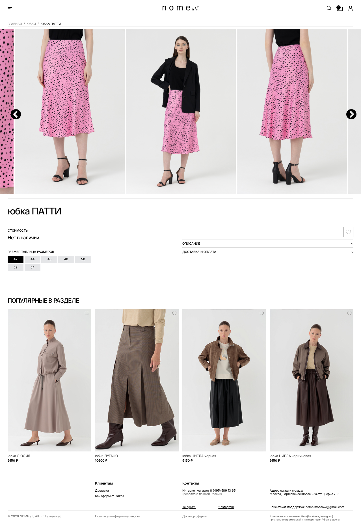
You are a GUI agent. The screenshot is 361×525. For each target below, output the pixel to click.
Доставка (102, 490)
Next (348, 112)
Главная (15, 24)
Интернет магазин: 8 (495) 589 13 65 (208, 492)
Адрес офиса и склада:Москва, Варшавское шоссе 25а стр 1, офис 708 (304, 492)
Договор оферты (194, 516)
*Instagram (226, 507)
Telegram (189, 507)
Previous (13, 112)
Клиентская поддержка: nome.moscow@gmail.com (307, 507)
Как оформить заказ (109, 496)
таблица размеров (37, 252)
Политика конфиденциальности (117, 516)
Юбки (31, 24)
